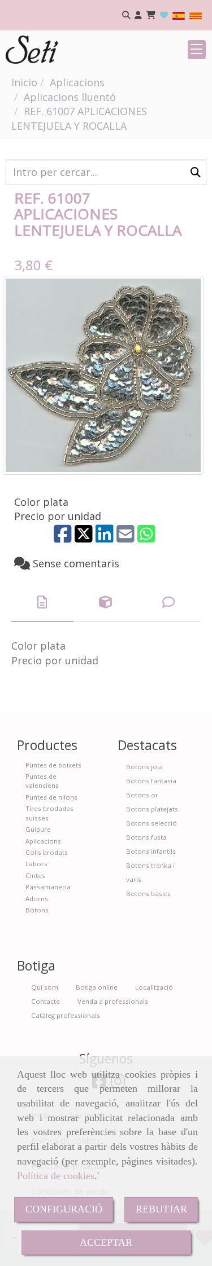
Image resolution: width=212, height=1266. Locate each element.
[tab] (42, 603)
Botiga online (97, 987)
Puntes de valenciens (42, 780)
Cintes (35, 875)
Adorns (36, 898)
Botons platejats (152, 809)
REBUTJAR (161, 1209)
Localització (154, 987)
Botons (37, 910)
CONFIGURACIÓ (63, 1209)
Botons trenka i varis (150, 872)
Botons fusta (146, 837)
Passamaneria (48, 887)
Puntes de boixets (53, 765)
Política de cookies (55, 1175)
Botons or (142, 795)
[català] (195, 15)
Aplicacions (43, 841)
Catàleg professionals (65, 1015)
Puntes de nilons (51, 797)
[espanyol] (178, 15)
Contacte (45, 1001)
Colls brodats (46, 852)
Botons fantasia (151, 781)
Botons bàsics (148, 893)
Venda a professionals (112, 1001)
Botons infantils (151, 851)
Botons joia (144, 766)
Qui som (44, 987)
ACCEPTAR (106, 1242)
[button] (138, 15)
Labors (36, 863)
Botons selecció (151, 823)
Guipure (38, 829)
